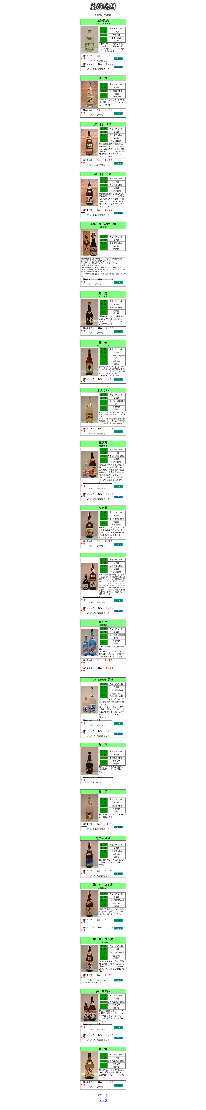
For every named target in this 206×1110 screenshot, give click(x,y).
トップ (103, 1100)
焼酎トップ (103, 1095)
